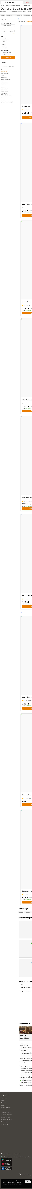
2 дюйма (5, 47)
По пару (3, 15)
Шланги (3, 100)
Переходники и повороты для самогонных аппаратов (6, 94)
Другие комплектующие (7, 102)
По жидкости (9, 15)
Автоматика (4, 77)
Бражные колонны (5, 69)
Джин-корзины (4, 82)
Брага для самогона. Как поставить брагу (24, 1037)
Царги (2, 75)
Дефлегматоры (4, 91)
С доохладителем (7, 52)
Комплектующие (26, 5)
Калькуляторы (24, 1174)
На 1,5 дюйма (18, 15)
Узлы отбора (4, 71)
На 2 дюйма (26, 15)
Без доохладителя (7, 54)
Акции (27, 2)
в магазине (28, 115)
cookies (12, 1181)
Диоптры (3, 87)
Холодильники (4, 89)
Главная (2, 5)
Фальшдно (3, 85)
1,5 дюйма (5, 46)
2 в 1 (4, 41)
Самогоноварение (15, 5)
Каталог (7, 5)
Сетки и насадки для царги (5, 80)
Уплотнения (4, 98)
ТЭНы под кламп (5, 73)
